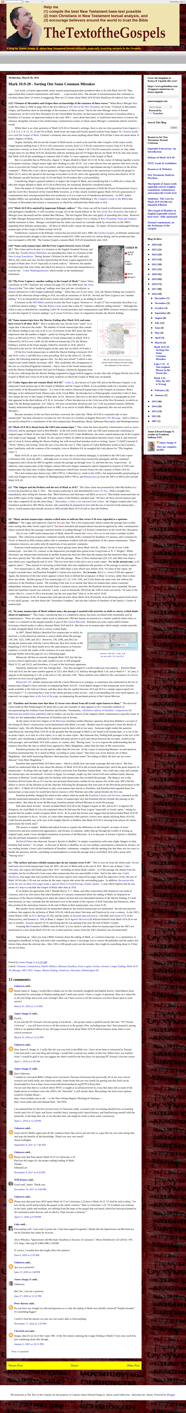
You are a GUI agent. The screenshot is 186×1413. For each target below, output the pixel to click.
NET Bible (38, 302)
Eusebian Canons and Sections (104, 795)
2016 (154, 293)
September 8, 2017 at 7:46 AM (30, 1144)
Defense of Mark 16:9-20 (161, 157)
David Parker (26, 841)
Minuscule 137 (23, 682)
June (158, 327)
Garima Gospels (106, 232)
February (160, 390)
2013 (154, 411)
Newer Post (15, 1365)
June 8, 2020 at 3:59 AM (26, 1255)
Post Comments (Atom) (81, 1377)
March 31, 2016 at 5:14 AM (28, 1006)
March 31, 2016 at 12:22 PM (29, 1037)
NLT (30, 970)
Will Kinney (21, 1179)
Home (74, 1365)
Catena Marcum (76, 621)
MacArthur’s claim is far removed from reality (79, 501)
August (159, 318)
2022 (154, 264)
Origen (37, 970)
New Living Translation (20, 256)
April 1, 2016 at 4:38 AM (27, 1061)
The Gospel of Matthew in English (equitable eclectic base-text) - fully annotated (162, 213)
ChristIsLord (21, 1331)
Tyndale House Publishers (33, 252)
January (159, 395)
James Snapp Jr (23, 1013)
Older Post (133, 1365)
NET (24, 970)
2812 (38, 639)
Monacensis (90, 476)
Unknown (19, 986)
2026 (154, 244)
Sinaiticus (64, 970)
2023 (154, 259)
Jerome (105, 966)
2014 (154, 406)
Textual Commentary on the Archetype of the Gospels (161, 225)
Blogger (171, 1394)
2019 (154, 279)
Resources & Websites (160, 169)
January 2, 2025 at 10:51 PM (29, 1344)
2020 (154, 274)
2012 (154, 416)
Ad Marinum (58, 721)
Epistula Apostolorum (84, 915)
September (161, 313)
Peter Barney (21, 1303)
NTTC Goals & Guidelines (162, 163)
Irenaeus (30, 922)
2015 (154, 401)
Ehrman (62, 966)
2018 (154, 284)
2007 (154, 421)
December (160, 298)
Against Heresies (79, 919)
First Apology (39, 915)
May (157, 332)
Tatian (117, 915)
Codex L (23, 355)
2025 (154, 249)
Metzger (16, 970)
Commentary (33, 966)
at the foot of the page (47, 696)
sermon (12, 490)
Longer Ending (117, 966)
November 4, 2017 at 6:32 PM (29, 1172)
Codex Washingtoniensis (35, 270)
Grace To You (101, 490)
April (158, 337)
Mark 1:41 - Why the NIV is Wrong (162, 381)
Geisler (96, 966)
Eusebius (72, 966)
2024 (154, 254)
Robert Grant (54, 306)
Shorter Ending (50, 970)
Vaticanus (75, 970)
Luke (17, 1224)
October (159, 308)
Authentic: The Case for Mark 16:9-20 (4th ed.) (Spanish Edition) (161, 201)
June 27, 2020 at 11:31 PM (27, 1296)
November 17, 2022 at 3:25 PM (30, 1323)
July (157, 322)
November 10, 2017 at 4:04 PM (30, 1189)
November (161, 303)
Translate (158, 113)
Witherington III (90, 970)
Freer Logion (84, 966)
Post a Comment (20, 1351)
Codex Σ (69, 382)
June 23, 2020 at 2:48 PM (27, 1272)
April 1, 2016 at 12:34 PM (27, 1120)
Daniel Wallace (49, 966)
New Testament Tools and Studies (118, 218)
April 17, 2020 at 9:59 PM (27, 1216)
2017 (154, 289)
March (159, 342)
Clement (21, 966)
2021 (154, 269)
